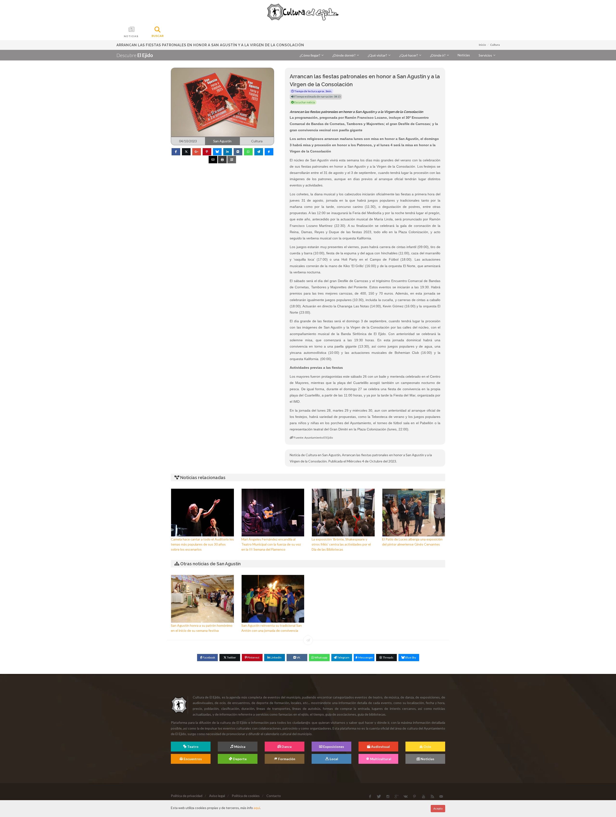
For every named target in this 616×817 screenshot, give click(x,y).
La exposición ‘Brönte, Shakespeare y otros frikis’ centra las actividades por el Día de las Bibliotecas (341, 544)
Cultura (495, 44)
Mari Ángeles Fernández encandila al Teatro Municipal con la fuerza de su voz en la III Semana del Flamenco (271, 544)
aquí (257, 808)
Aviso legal (217, 796)
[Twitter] (186, 151)
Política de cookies (246, 796)
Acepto (438, 808)
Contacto (273, 796)
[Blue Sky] (217, 151)
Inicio (482, 44)
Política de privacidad (186, 796)
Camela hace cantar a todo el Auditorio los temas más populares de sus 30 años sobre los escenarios (202, 544)
